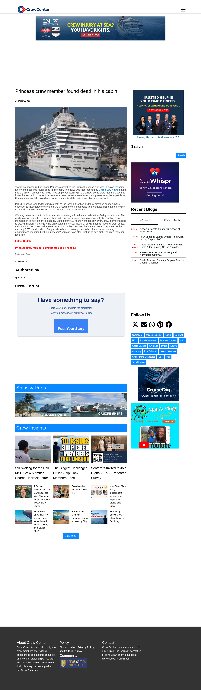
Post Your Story (71, 329)
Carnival (179, 335)
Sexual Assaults (168, 351)
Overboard (137, 335)
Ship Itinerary (138, 362)
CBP (160, 357)
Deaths (173, 346)
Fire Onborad (150, 351)
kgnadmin (20, 277)
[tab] (144, 219)
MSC (182, 340)
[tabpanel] (158, 245)
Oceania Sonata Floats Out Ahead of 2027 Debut (160, 230)
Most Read (172, 219)
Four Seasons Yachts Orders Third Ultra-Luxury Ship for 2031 (162, 238)
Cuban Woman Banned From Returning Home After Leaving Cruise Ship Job (161, 245)
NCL (134, 340)
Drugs (164, 346)
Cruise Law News (108, 189)
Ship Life (153, 346)
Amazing (136, 351)
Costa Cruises (139, 346)
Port (168, 357)
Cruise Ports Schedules (143, 357)
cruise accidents (153, 335)
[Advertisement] (100, 62)
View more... (71, 536)
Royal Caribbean (148, 340)
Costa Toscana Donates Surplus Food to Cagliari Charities (162, 261)
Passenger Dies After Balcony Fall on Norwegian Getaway (160, 253)
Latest (145, 219)
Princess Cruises (168, 340)
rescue (168, 335)
